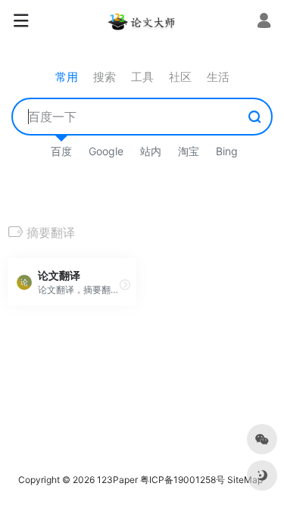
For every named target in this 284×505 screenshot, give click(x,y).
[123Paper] (142, 21)
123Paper (117, 479)
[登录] (264, 22)
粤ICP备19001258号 (182, 479)
